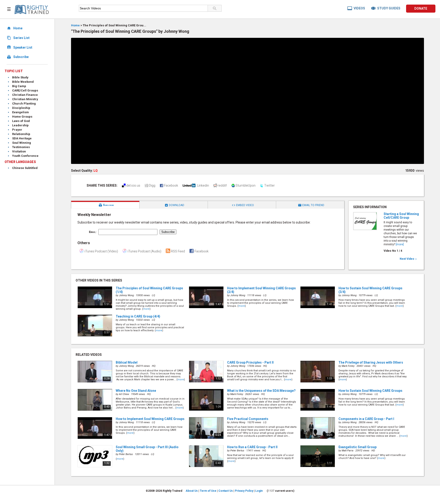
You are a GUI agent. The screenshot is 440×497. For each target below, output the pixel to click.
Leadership (20, 125)
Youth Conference (25, 155)
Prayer (17, 129)
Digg (152, 185)
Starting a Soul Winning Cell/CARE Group (401, 215)
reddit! (222, 185)
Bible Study (20, 77)
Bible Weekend (23, 81)
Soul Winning (21, 142)
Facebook (171, 185)
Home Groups (22, 116)
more (146, 308)
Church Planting (24, 103)
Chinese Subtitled (25, 168)
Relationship (21, 134)
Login (259, 490)
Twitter (269, 185)
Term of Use (208, 490)
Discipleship (21, 108)
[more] (400, 244)
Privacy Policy (244, 490)
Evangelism (20, 112)
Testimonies (21, 147)
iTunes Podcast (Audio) (144, 251)
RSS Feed (178, 251)
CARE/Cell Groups (25, 90)
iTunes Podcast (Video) (101, 251)
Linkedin (203, 185)
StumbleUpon (246, 185)
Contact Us (225, 490)
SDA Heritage (22, 138)
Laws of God (21, 121)
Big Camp (19, 86)
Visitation (19, 151)
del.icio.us (133, 185)
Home (75, 25)
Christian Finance (25, 95)
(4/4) (138, 316)
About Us (192, 490)
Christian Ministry (25, 99)
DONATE (420, 8)
